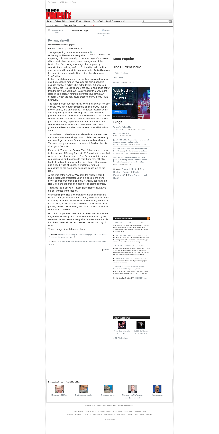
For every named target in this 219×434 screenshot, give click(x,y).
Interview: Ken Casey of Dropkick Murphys (75, 234)
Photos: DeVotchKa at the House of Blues (122, 332)
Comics (85, 25)
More (72, 237)
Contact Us (87, 414)
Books (116, 172)
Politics (126, 172)
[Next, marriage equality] (83, 392)
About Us (70, 414)
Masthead (116, 82)
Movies (87, 21)
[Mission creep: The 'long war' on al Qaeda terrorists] (132, 392)
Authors (123, 82)
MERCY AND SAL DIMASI (124, 223)
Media (136, 172)
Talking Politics (119, 129)
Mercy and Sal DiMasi (59, 395)
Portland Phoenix (91, 411)
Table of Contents (121, 73)
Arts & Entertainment (115, 21)
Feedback (149, 414)
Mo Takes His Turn (121, 133)
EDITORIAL (141, 278)
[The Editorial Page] (106, 31)
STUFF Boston (117, 411)
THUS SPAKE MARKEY (123, 246)
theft (104, 241)
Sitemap (129, 414)
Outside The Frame (120, 153)
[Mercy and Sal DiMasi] (59, 392)
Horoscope (59, 25)
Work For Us (121, 414)
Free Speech (134, 175)
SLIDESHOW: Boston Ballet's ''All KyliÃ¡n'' (141, 332)
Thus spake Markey (108, 395)
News (71, 21)
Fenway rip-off (58, 40)
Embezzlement (95, 241)
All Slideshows (122, 338)
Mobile (142, 414)
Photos (50, 25)
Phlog (125, 169)
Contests (69, 25)
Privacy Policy (97, 414)
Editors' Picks (60, 21)
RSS (136, 414)
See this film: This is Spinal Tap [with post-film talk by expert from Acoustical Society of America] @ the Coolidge (130, 159)
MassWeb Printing (140, 411)
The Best (93, 25)
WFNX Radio (64, 2)
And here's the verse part (59, 237)
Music (78, 21)
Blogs (49, 21)
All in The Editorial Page (103, 34)
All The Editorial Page (57, 31)
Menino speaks (157, 395)
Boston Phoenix (78, 411)
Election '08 (119, 175)
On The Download (120, 144)
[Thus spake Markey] (108, 392)
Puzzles (77, 25)
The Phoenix (52, 2)
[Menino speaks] (157, 392)
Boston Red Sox (81, 241)
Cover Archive (118, 78)
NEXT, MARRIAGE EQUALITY (125, 235)
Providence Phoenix (104, 411)
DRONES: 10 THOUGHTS (124, 258)
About (74, 2)
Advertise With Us (109, 414)
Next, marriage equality (83, 395)
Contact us (130, 82)
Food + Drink (98, 21)
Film (142, 169)
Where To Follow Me (122, 127)
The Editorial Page (79, 31)
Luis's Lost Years (99, 234)
